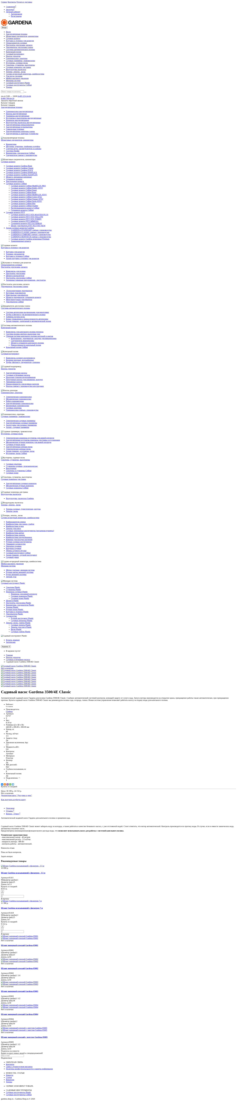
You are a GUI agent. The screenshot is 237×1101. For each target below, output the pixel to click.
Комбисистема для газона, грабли (20, 524)
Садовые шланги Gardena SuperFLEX (22, 175)
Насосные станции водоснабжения (20, 377)
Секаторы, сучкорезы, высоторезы (20, 65)
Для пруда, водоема (14, 76)
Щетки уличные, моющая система (20, 570)
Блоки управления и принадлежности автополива (27, 319)
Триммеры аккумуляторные (17, 116)
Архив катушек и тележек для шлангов (22, 258)
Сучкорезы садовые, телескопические (22, 466)
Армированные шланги (21, 241)
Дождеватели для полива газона (19, 47)
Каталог (8, 105)
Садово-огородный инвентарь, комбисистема (25, 74)
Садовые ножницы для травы (18, 67)
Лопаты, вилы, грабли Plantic (18, 623)
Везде (8, 32)
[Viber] (7, 784)
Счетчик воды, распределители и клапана (23, 149)
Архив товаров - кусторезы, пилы (20, 451)
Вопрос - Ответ (13, 814)
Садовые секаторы (14, 464)
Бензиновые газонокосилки (17, 406)
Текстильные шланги (15, 181)
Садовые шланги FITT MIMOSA (25, 221)
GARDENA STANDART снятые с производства (31, 230)
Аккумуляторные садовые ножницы (21, 483)
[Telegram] (13, 784)
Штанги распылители (15, 276)
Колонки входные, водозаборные (20, 360)
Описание (10, 808)
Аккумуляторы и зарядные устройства (22, 134)
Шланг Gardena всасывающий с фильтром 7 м (22, 908)
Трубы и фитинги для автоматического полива (25, 314)
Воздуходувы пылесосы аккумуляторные (23, 122)
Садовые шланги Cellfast (16, 184)
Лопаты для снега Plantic (21, 627)
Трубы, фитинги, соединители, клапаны (23, 362)
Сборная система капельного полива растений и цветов (29, 336)
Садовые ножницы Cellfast (17, 488)
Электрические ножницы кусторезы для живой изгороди (30, 438)
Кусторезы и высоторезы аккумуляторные (23, 118)
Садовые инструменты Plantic (18, 1092)
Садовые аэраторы (14, 408)
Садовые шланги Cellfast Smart (24, 190)
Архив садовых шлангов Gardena (20, 228)
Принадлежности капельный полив (26, 345)
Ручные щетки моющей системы (19, 572)
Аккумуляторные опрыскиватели (20, 125)
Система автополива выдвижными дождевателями (27, 312)
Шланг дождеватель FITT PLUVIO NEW (28, 226)
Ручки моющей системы (16, 574)
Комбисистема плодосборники (19, 537)
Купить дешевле (13, 640)
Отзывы (10, 811)
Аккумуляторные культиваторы (19, 127)
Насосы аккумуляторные (16, 114)
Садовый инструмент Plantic (18, 83)
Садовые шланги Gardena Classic (19, 168)
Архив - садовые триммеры (17, 427)
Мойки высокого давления (17, 78)
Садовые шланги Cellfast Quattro (24, 206)
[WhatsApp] (10, 784)
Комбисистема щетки (15, 533)
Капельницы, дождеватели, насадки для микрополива (33, 338)
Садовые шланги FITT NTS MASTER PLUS (29, 215)
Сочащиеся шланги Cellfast (22, 210)
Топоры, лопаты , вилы (16, 72)
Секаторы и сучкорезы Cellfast (18, 471)
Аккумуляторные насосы (16, 373)
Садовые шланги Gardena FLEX (19, 170)
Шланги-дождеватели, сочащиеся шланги (23, 297)
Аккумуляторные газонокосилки (19, 403)
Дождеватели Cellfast (15, 302)
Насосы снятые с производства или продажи (25, 386)
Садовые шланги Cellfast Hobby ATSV (27, 188)
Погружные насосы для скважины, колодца (24, 379)
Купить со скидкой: (9, 787)
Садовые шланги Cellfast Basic (23, 192)
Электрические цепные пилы (18, 449)
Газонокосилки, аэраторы (16, 58)
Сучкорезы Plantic (13, 589)
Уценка (9, 87)
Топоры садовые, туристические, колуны (23, 509)
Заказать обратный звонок (12, 101)
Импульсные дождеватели (17, 295)
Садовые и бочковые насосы (18, 375)
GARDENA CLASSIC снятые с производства (30, 232)
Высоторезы (11, 468)
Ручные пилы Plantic (14, 609)
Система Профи (12, 151)
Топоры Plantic (12, 607)
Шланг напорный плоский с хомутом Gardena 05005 (24, 1037)
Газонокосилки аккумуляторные (19, 111)
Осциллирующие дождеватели (19, 291)
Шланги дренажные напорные (19, 177)
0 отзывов (9, 706)
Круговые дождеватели (16, 293)
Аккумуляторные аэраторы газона (20, 131)
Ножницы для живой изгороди (24, 594)
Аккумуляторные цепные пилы (19, 447)
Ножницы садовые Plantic (17, 592)
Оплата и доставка (24, 2)
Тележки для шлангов (15, 254)
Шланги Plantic (12, 601)
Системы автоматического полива (20, 49)
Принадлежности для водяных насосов (22, 384)
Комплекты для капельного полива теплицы (24, 332)
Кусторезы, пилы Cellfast (16, 453)
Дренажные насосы (14, 382)
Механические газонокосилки (18, 399)
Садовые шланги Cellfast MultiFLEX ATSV (29, 195)
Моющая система (13, 81)
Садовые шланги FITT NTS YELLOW (27, 217)
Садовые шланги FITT (15, 212)
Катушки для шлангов (15, 252)
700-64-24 (7, 98)
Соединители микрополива (22, 341)
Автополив (10, 642)
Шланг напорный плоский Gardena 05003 (19, 991)
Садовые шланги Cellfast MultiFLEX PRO (28, 186)
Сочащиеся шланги (14, 179)
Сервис (4, 2)
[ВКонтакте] (2, 784)
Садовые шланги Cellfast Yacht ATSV (26, 201)
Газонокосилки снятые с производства (22, 410)
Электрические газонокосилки (19, 397)
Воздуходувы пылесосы (16, 69)
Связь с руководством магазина (19, 1067)
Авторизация (16, 14)
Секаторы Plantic (13, 587)
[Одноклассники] (5, 784)
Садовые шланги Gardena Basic (19, 166)
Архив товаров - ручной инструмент (21, 555)
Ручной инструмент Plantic (22, 618)
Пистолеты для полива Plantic (18, 603)
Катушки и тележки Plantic (17, 612)
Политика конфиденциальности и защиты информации (29, 1069)
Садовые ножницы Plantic (22, 596)
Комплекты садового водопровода (20, 358)
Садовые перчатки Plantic (21, 620)
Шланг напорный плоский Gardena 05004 (19, 1014)
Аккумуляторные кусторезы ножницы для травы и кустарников (33, 440)
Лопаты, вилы (12, 511)
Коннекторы (11, 144)
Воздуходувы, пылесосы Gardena (20, 498)
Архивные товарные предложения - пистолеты (26, 280)
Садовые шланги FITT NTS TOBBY (26, 219)
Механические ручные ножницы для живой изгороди (28, 442)
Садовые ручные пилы (15, 444)
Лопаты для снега (13, 528)
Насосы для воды (13, 56)
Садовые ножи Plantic (20, 598)
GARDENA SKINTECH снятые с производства (31, 237)
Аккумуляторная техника (16, 34)
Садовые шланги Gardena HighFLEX (21, 172)
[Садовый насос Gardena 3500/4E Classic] (18, 670)
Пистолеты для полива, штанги (19, 45)
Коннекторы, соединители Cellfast (20, 153)
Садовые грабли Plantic (20, 632)
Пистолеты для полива (15, 273)
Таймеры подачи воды (15, 317)
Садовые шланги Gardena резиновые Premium (30, 239)
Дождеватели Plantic (14, 614)
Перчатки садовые (13, 546)
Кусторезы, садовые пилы (17, 63)
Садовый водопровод (15, 54)
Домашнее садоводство (16, 544)
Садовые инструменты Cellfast (19, 85)
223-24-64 (24, 96)
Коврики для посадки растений (19, 539)
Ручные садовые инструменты (19, 542)
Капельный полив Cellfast (17, 347)
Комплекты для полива (15, 271)
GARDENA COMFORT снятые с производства (31, 234)
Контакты (12, 2)
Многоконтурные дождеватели (19, 299)
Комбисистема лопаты (15, 535)
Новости (9, 1075)
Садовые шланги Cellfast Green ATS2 (26, 197)
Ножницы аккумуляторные (17, 120)
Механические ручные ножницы (20, 486)
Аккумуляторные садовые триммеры (21, 423)
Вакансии (10, 1080)
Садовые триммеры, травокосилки (20, 61)
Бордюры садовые (13, 548)
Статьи (9, 1077)
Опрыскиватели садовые (16, 43)
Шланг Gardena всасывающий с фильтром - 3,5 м (23, 873)
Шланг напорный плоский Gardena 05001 (19, 945)
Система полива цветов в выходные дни (23, 334)
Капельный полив (13, 52)
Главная (9, 655)
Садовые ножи (12, 473)
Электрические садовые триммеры (20, 421)
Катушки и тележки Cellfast (17, 256)
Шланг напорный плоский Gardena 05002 (19, 968)
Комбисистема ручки (15, 526)
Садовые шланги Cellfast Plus (23, 203)
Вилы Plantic (16, 629)
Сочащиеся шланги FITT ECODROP (26, 223)
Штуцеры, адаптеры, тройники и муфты (23, 146)
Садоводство (11, 616)
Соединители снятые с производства (21, 155)
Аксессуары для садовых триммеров (21, 425)
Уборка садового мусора (16, 551)
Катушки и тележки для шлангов (20, 41)
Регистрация (16, 16)
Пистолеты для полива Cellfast (19, 278)
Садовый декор (12, 557)
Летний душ (11, 577)
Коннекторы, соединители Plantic (20, 605)
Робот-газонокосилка (15, 401)
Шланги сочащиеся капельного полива (27, 343)
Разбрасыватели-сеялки (16, 522)
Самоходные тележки (15, 129)
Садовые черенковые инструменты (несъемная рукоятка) (30, 531)
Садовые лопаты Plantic (21, 625)
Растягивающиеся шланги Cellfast (25, 208)
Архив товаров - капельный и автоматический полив (28, 321)
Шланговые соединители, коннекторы (22, 36)
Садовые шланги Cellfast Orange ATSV (27, 199)
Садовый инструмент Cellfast (18, 553)
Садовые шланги (13, 38)
